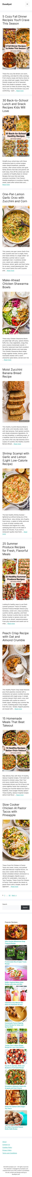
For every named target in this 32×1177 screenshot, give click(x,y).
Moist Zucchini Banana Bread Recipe (12, 373)
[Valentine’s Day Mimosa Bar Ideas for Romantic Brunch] (16, 993)
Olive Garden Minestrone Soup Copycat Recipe (15, 942)
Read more (20, 91)
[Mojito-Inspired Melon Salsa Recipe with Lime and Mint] (16, 973)
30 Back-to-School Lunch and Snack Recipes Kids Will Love (15, 106)
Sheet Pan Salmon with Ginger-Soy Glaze (15, 1107)
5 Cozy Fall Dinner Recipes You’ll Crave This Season (15, 20)
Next (14, 895)
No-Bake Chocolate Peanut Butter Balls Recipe (14, 1128)
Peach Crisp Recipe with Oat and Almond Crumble (15, 636)
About (4, 1142)
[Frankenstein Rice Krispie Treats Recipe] (16, 952)
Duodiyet (7, 4)
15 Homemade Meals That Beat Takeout (13, 722)
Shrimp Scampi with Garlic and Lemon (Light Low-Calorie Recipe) (15, 459)
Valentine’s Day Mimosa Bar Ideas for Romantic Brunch (14, 1003)
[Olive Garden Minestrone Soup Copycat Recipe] (16, 932)
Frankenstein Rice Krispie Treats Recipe (15, 963)
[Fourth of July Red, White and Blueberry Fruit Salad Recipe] (16, 1056)
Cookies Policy (7, 1147)
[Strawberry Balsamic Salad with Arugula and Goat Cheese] (16, 1077)
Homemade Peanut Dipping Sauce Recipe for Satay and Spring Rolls (14, 1025)
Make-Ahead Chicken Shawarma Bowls (15, 283)
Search (4, 904)
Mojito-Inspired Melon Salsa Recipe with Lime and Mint (14, 983)
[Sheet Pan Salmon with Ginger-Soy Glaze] (16, 1097)
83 (10, 895)
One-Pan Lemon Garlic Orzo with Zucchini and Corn (14, 197)
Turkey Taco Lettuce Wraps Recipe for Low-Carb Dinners (14, 1046)
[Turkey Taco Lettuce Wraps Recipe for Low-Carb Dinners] (16, 1036)
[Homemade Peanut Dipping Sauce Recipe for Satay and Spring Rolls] (16, 1014)
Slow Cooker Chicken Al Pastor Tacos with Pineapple (14, 810)
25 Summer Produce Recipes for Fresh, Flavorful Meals (15, 549)
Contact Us (6, 1144)
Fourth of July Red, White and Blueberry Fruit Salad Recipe (14, 1067)
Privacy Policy (6, 1150)
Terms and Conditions (9, 1153)
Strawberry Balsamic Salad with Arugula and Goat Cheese (15, 1087)
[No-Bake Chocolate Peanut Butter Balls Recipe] (16, 1117)
